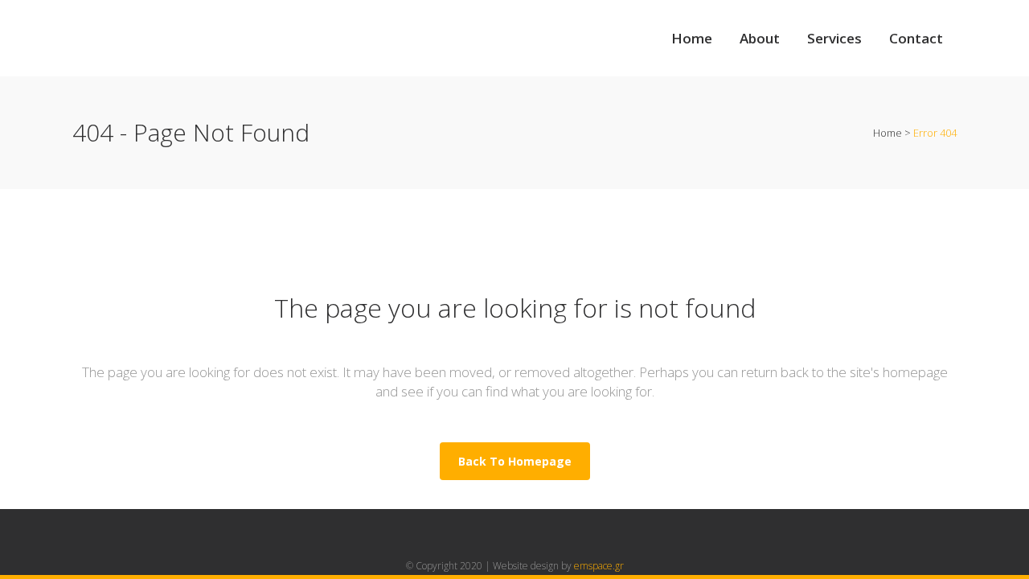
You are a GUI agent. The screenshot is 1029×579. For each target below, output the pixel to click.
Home (887, 132)
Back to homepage (515, 461)
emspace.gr (599, 566)
